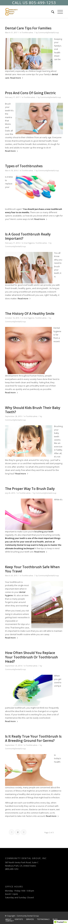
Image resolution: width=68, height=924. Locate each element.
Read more (15, 77)
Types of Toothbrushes (24, 166)
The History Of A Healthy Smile (29, 313)
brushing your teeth (43, 531)
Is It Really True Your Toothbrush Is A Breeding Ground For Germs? (33, 738)
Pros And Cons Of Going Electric (30, 93)
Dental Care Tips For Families (28, 28)
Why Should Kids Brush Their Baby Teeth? (32, 409)
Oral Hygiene (29, 243)
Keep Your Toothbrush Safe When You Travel (32, 569)
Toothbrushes (27, 32)
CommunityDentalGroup (48, 32)
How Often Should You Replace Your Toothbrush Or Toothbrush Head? (31, 657)
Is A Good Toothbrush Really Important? (28, 236)
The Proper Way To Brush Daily (30, 488)
